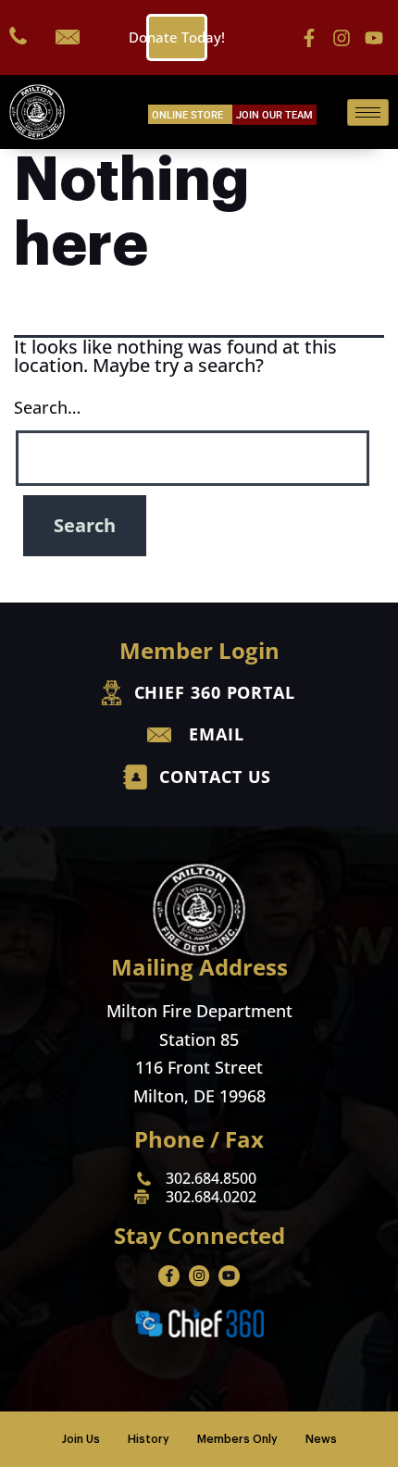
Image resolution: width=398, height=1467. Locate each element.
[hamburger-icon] (368, 112)
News (321, 1439)
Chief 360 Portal (214, 692)
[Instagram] (341, 38)
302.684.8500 (211, 1178)
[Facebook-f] (309, 38)
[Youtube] (374, 38)
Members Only (237, 1439)
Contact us (215, 776)
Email (216, 734)
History (148, 1439)
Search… (47, 407)
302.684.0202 (211, 1197)
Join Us (81, 1439)
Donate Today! (176, 37)
